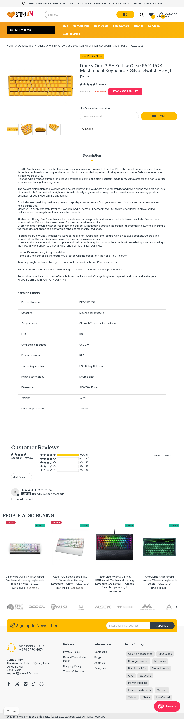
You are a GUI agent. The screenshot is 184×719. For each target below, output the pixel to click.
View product (25, 550)
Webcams (145, 675)
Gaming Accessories (140, 653)
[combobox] (89, 14)
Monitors (162, 689)
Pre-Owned (163, 697)
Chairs (146, 697)
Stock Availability (125, 91)
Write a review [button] (162, 455)
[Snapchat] (41, 684)
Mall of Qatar (33, 663)
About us (99, 662)
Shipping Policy (72, 666)
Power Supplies (137, 682)
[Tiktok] (33, 684)
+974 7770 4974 (31, 649)
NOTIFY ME (159, 116)
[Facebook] (9, 684)
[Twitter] (17, 684)
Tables (132, 697)
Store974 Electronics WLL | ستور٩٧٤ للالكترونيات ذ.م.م (48, 716)
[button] (123, 14)
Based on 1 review (22, 457)
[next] (177, 556)
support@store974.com (22, 673)
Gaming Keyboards (139, 689)
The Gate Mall (15, 663)
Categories (100, 668)
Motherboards (160, 668)
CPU (131, 675)
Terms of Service (73, 671)
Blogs (97, 657)
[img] (29, 490)
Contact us (100, 651)
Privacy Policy (71, 651)
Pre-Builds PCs (137, 668)
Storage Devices (138, 661)
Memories (160, 661)
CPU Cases (165, 653)
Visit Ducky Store (92, 56)
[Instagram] (26, 684)
